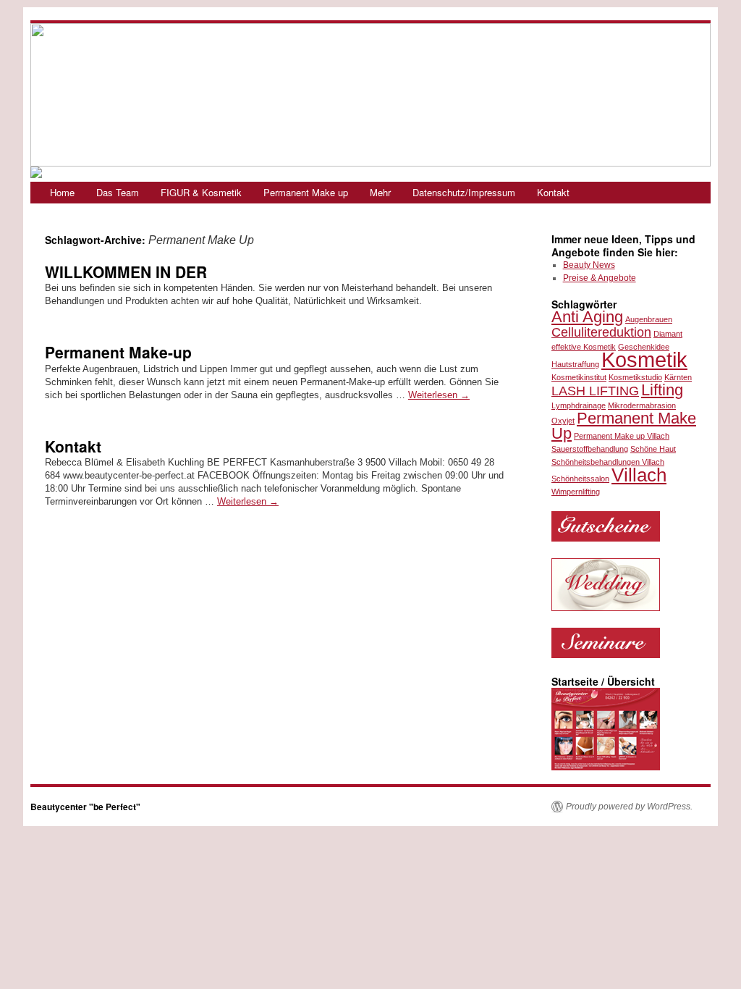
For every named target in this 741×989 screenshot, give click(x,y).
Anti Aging (587, 317)
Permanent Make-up (118, 352)
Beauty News (589, 265)
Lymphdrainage (578, 405)
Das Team (117, 192)
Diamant (667, 333)
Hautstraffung (575, 364)
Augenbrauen (648, 319)
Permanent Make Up (623, 425)
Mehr (380, 192)
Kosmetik (644, 359)
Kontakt (553, 192)
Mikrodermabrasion (642, 405)
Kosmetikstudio (635, 377)
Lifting (662, 390)
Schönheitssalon (580, 478)
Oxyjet (563, 420)
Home (62, 192)
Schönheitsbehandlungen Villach (607, 462)
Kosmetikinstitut (578, 377)
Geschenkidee (643, 346)
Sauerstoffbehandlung (589, 449)
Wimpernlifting (575, 491)
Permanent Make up (305, 192)
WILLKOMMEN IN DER (126, 271)
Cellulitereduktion (601, 332)
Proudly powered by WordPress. (629, 806)
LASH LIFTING (595, 391)
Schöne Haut (653, 449)
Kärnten (678, 377)
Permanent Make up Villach (621, 436)
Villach (638, 475)
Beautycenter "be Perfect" (85, 806)
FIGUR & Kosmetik (201, 192)
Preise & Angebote (599, 278)
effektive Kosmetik (583, 346)
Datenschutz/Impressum (463, 192)
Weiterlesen (439, 395)
